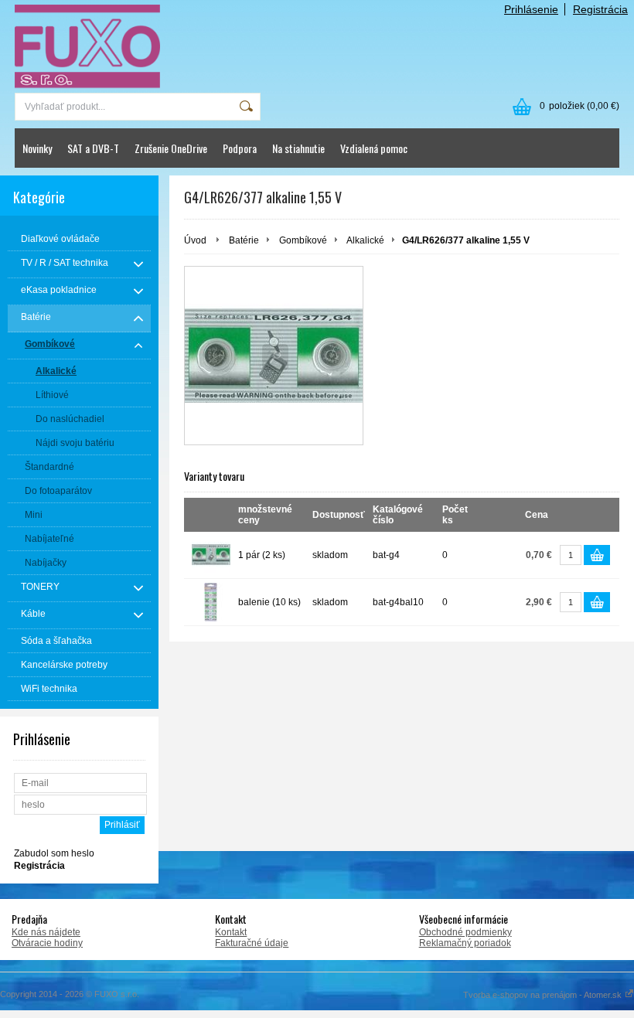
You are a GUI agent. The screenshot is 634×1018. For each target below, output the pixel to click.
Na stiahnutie (298, 148)
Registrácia (600, 9)
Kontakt (231, 932)
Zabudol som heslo (54, 853)
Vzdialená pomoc (373, 148)
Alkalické (365, 240)
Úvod (195, 240)
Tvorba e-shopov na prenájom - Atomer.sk (543, 994)
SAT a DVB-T (93, 148)
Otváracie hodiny (47, 943)
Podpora (240, 148)
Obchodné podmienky (465, 932)
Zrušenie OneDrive (171, 148)
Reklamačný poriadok (465, 943)
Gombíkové (303, 240)
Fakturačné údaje (251, 943)
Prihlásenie (531, 9)
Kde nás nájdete (46, 932)
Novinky (37, 148)
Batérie (244, 240)
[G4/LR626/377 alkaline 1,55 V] (273, 355)
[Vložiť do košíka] (597, 555)
